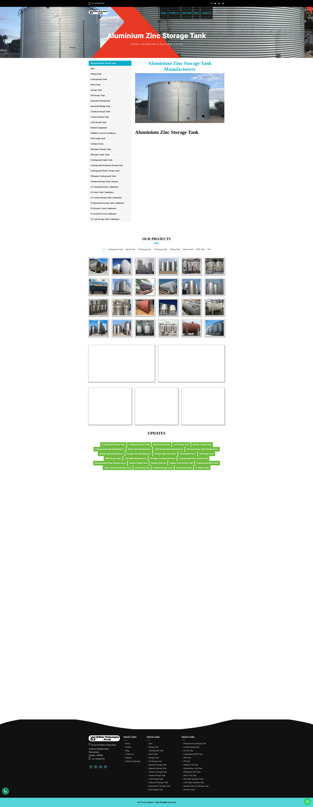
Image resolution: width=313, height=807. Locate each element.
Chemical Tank (97, 144)
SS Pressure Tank (149, 44)
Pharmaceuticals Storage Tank (103, 63)
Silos (92, 68)
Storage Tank (96, 90)
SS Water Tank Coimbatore (102, 192)
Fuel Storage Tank (156, 790)
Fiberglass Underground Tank (103, 176)
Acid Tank (134, 44)
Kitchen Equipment (99, 128)
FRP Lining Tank (98, 138)
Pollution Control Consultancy (103, 133)
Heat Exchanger (166, 44)
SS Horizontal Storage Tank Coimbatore (107, 203)
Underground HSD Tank (193, 754)
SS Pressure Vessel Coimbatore (103, 208)
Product (128, 747)
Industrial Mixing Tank (100, 106)
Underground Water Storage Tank (105, 171)
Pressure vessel (189, 790)
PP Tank (186, 761)
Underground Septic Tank (101, 160)
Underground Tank (99, 79)
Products (173, 13)
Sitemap (128, 758)
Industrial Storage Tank (158, 765)
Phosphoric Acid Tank (192, 772)
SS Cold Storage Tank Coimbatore (105, 219)
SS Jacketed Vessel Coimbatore (104, 214)
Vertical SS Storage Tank (158, 782)
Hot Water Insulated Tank (193, 779)
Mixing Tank (96, 74)
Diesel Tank (95, 85)
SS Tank (179, 44)
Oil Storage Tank (98, 95)
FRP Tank (187, 758)
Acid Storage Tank (98, 122)
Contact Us (206, 13)
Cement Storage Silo (191, 747)
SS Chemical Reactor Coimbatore (105, 187)
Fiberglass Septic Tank (100, 155)
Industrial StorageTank (100, 101)
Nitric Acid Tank (189, 775)
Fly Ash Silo (188, 751)
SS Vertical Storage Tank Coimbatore (106, 198)
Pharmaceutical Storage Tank (194, 743)
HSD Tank (186, 13)
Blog (196, 13)
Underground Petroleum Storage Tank (107, 165)
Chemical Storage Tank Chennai (104, 181)
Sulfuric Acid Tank (190, 765)
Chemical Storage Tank (100, 112)
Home (164, 13)
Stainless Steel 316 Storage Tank (196, 786)
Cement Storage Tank (100, 117)
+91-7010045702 (97, 3)
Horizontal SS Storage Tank (159, 786)
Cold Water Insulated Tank (193, 782)
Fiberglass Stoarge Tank (101, 149)
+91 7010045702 (97, 759)
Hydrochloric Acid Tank (192, 768)
